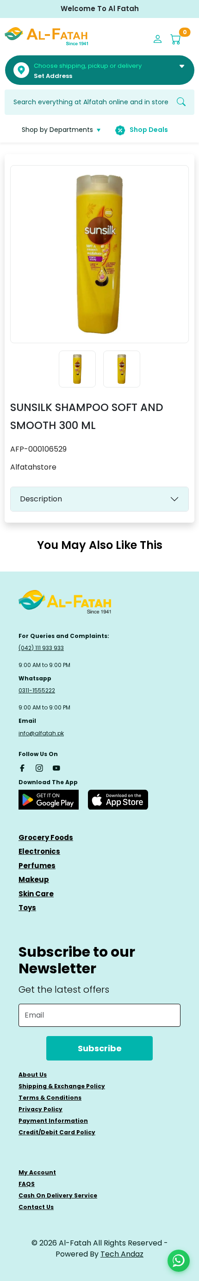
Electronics (39, 851)
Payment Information (53, 1121)
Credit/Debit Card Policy (57, 1132)
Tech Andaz (121, 1254)
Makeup (34, 879)
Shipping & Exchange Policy (62, 1086)
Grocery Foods (46, 837)
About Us (33, 1074)
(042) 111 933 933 (41, 648)
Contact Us (36, 1207)
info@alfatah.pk (41, 733)
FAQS (27, 1184)
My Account (37, 1172)
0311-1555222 (37, 690)
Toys (27, 907)
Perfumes (37, 865)
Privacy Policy (40, 1109)
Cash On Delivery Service (58, 1195)
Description (41, 499)
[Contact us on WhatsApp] (179, 1261)
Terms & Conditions (50, 1098)
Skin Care (36, 894)
